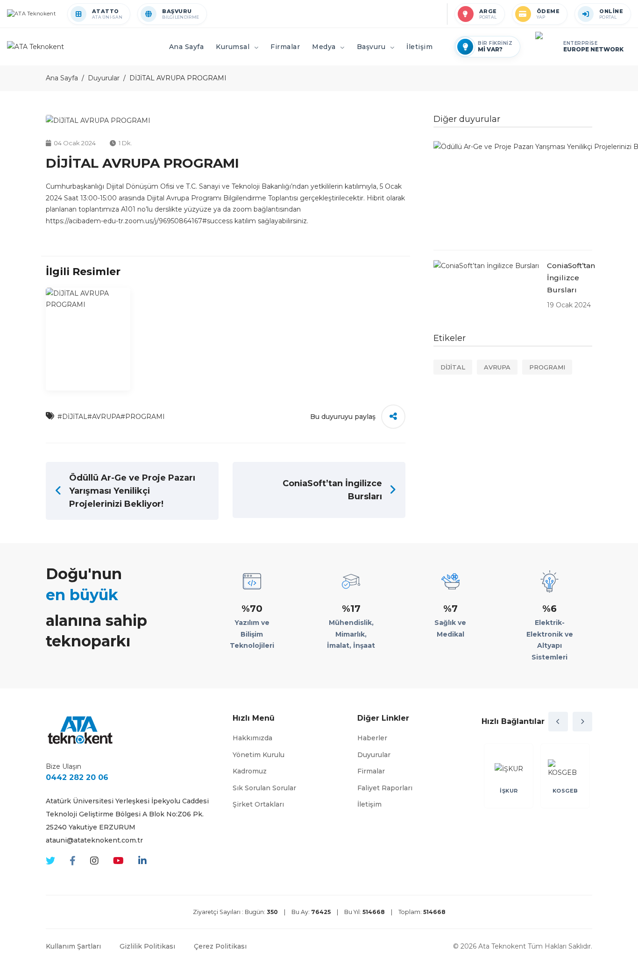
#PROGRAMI (143, 416)
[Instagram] (94, 861)
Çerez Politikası (220, 946)
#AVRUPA (104, 416)
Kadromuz (250, 771)
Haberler (372, 738)
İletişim (369, 804)
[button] (558, 721)
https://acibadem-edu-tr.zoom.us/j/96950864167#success (139, 221)
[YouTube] (118, 861)
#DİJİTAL (72, 416)
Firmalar (371, 771)
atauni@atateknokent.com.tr (94, 840)
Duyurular (104, 78)
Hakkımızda (252, 738)
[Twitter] (50, 861)
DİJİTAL (452, 367)
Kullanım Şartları (73, 946)
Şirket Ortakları (258, 804)
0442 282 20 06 (77, 777)
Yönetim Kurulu (258, 755)
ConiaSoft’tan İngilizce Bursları (571, 277)
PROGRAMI (547, 367)
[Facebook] (73, 861)
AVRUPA (497, 367)
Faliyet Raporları (384, 788)
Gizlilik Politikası (147, 946)
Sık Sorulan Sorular (264, 788)
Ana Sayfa (62, 78)
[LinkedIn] (142, 861)
